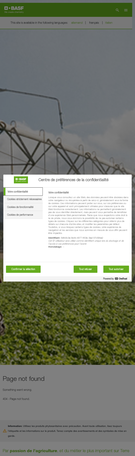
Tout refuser (85, 269)
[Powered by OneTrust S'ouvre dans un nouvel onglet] (116, 279)
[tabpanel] (88, 221)
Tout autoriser (116, 269)
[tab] (23, 191)
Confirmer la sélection (23, 269)
